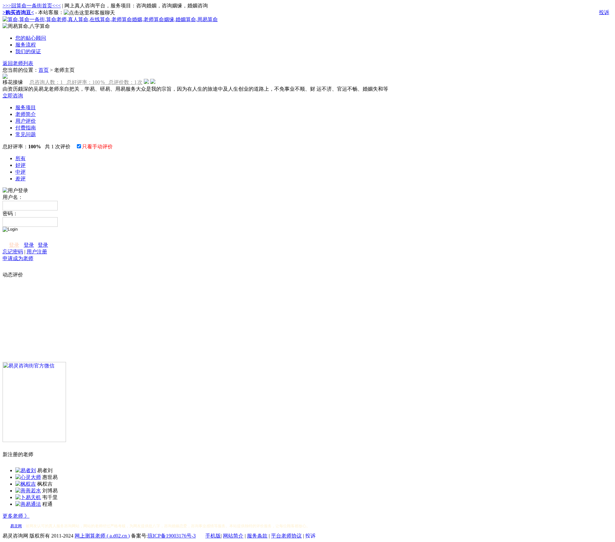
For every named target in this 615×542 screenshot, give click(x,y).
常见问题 (25, 134)
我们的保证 (28, 51)
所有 (20, 158)
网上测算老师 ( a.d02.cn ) (102, 535)
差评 (20, 178)
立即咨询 (13, 95)
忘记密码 (13, 251)
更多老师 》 (16, 516)
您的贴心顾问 (30, 38)
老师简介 (25, 114)
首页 (43, 70)
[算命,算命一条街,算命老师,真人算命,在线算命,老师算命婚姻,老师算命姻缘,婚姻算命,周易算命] (110, 19)
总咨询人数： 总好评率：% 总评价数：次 (86, 82)
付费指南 (25, 127)
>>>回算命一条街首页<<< (32, 5)
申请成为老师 (18, 258)
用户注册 (37, 251)
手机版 (213, 535)
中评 (20, 172)
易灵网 (16, 526)
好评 (20, 165)
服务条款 (257, 535)
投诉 (604, 12)
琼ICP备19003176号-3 (172, 535)
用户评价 (25, 121)
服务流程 (25, 44)
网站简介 (233, 535)
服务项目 (25, 107)
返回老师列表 (18, 63)
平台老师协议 (286, 535)
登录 (14, 245)
